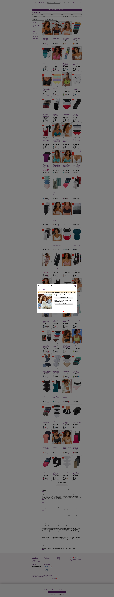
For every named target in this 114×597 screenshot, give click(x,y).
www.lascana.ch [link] (56, 311)
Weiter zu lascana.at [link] (63, 303)
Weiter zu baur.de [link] (63, 297)
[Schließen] (75, 285)
